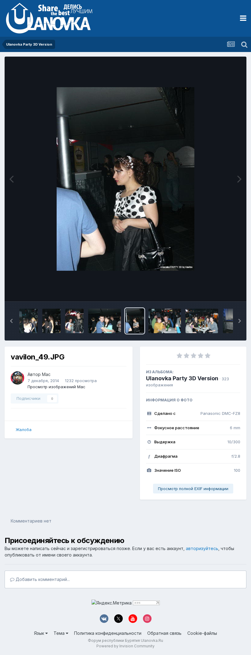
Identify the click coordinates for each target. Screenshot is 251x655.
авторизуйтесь (202, 548)
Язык (39, 633)
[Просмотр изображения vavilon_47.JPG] (201, 321)
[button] (11, 321)
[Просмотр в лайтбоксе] (125, 179)
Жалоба (24, 429)
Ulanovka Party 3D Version (182, 378)
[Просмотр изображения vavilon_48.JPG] (164, 321)
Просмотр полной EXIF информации (193, 488)
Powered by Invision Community (125, 646)
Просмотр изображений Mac (56, 386)
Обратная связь (164, 633)
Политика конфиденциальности (107, 633)
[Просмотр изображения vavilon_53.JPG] (28, 321)
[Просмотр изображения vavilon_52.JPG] (51, 321)
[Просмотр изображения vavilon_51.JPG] (74, 321)
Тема (60, 633)
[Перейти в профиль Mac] (17, 378)
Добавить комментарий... (42, 579)
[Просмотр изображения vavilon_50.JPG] (104, 321)
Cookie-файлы (202, 633)
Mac (46, 374)
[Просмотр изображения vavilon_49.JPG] (135, 321)
